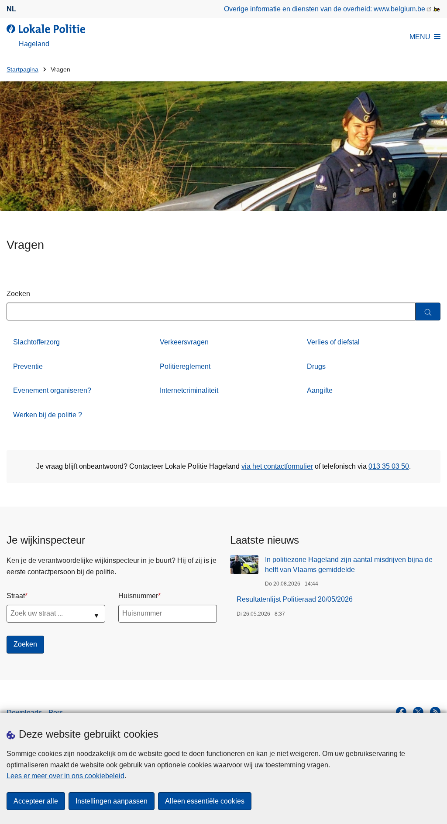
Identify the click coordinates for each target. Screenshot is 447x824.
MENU (419, 37)
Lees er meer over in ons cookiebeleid (65, 776)
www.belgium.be (399, 9)
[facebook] (401, 712)
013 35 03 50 (388, 466)
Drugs (316, 366)
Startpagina (22, 69)
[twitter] (418, 712)
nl (11, 9)
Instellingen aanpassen (112, 801)
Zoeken (18, 293)
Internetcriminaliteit (189, 390)
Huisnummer (138, 595)
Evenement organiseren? (52, 390)
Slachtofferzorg (36, 342)
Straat (16, 595)
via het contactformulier (277, 466)
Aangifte (320, 390)
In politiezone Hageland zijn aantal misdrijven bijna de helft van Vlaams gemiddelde (349, 564)
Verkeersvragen (184, 342)
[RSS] (435, 712)
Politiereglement (185, 366)
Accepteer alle (36, 801)
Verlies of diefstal (333, 342)
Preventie (28, 366)
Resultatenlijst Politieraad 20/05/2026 (295, 599)
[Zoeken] (428, 311)
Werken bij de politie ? (47, 415)
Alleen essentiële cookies (204, 801)
